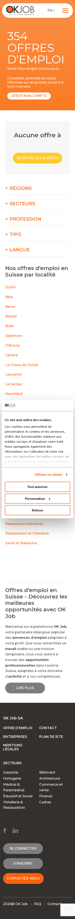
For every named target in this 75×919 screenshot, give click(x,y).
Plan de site (51, 737)
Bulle (9, 326)
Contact (48, 728)
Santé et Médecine (21, 543)
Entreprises (15, 737)
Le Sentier (13, 384)
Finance (45, 796)
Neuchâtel (13, 394)
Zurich (10, 287)
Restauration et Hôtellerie (27, 533)
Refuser (37, 510)
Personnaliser (35, 498)
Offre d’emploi (17, 728)
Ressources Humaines (24, 524)
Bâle (9, 297)
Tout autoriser (37, 487)
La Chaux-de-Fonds (21, 365)
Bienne (11, 316)
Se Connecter (23, 848)
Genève (11, 355)
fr (50, 10)
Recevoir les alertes (38, 158)
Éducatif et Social (17, 796)
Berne (10, 307)
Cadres (45, 802)
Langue (20, 249)
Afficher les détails (48, 474)
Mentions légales (12, 747)
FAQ (37, 904)
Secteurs (22, 203)
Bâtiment (47, 772)
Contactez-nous (23, 878)
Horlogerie (12, 778)
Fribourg (12, 345)
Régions (21, 188)
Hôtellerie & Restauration (14, 805)
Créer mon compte (29, 96)
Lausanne (13, 374)
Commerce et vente (51, 787)
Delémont (13, 336)
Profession (25, 219)
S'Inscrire (23, 863)
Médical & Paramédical (13, 787)
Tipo (15, 234)
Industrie (10, 772)
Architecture (49, 778)
